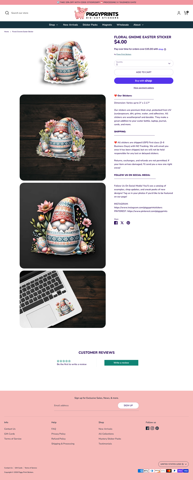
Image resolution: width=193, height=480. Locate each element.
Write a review (121, 362)
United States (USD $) (172, 464)
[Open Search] (7, 13)
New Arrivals (70, 24)
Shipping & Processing (62, 443)
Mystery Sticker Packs (110, 438)
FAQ (53, 428)
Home (6, 31)
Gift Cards (9, 433)
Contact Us (10, 428)
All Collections (106, 433)
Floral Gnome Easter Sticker (22, 31)
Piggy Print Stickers (123, 54)
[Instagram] (152, 428)
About (137, 24)
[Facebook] (147, 428)
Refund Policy (58, 438)
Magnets (107, 24)
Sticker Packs (90, 24)
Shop (52, 24)
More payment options (144, 88)
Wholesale (123, 24)
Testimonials (105, 443)
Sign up (128, 405)
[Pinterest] (157, 428)
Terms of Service (12, 438)
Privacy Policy (58, 433)
